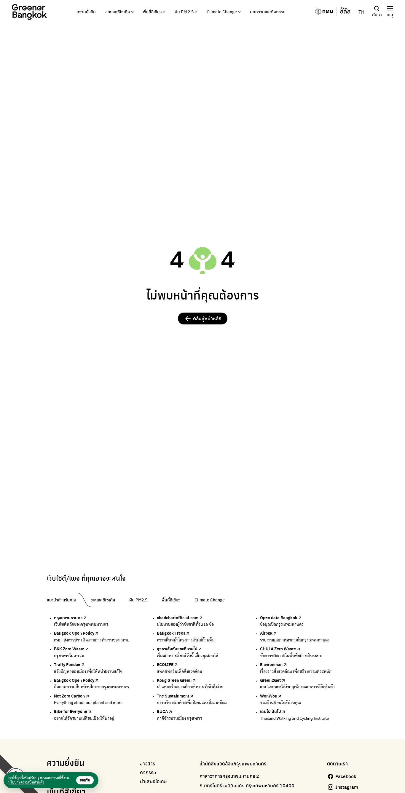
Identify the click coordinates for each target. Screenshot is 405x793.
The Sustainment (173, 696)
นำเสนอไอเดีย (153, 781)
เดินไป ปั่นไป (270, 711)
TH (361, 12)
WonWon (268, 696)
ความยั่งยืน (86, 12)
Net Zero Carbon (69, 696)
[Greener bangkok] (29, 12)
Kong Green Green (174, 680)
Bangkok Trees (171, 633)
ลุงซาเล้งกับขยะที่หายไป (177, 649)
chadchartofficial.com (177, 617)
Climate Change (222, 12)
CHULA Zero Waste (278, 649)
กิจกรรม (148, 772)
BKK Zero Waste (69, 649)
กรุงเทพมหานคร (68, 617)
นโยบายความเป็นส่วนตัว (26, 782)
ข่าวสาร (147, 763)
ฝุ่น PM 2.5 (184, 12)
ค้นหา (377, 14)
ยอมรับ (85, 780)
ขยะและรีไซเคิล (117, 12)
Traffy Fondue (67, 664)
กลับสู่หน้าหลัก (207, 318)
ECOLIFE (165, 664)
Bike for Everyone (70, 711)
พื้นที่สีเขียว (152, 12)
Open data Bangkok (278, 617)
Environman (271, 664)
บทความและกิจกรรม (268, 12)
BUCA (162, 711)
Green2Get (270, 680)
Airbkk (266, 633)
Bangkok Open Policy (74, 633)
